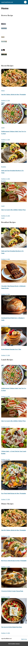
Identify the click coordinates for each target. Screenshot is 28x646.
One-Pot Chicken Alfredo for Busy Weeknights (13, 94)
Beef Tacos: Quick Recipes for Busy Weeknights (13, 560)
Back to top (24, 639)
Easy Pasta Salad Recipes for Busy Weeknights (13, 493)
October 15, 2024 (5, 326)
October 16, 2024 (5, 294)
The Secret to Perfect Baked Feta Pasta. (11, 627)
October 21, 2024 (5, 100)
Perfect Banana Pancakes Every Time (11, 349)
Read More (4, 28)
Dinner (3, 90)
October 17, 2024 (5, 566)
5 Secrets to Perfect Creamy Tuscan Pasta (12, 591)
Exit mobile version (14, 644)
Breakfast (3, 166)
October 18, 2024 (5, 216)
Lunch (2, 127)
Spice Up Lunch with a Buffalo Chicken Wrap (13, 210)
